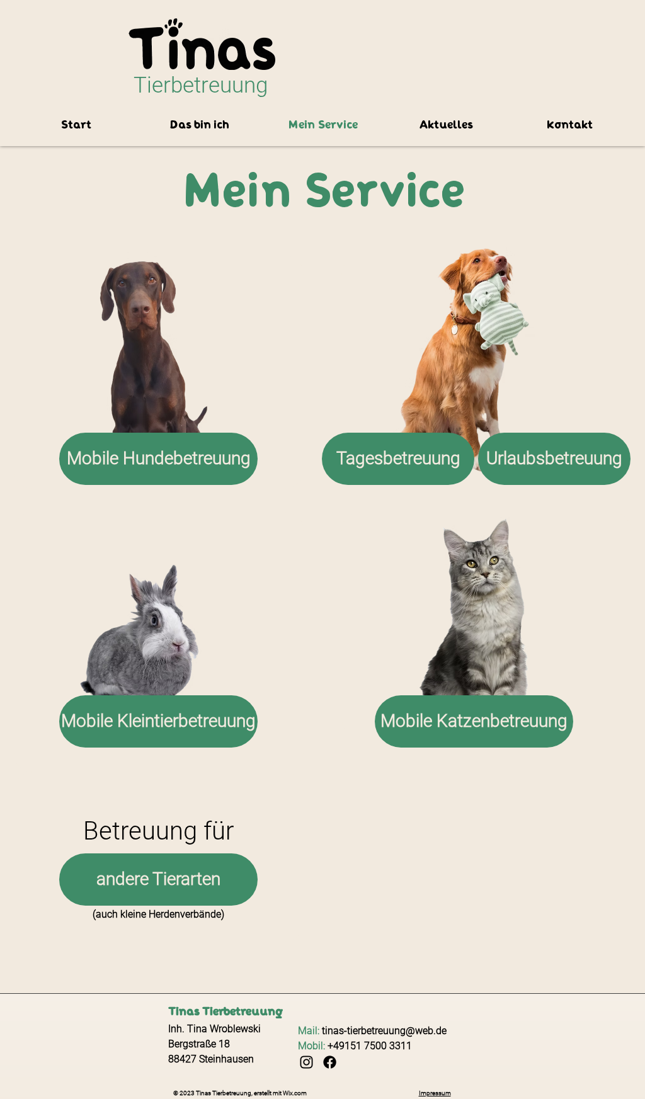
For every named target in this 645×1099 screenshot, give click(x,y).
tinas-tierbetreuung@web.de (384, 1031)
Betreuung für (158, 831)
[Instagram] (306, 1062)
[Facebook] (329, 1062)
